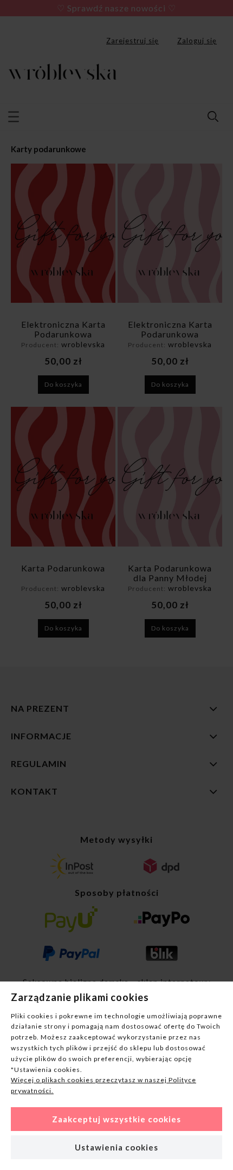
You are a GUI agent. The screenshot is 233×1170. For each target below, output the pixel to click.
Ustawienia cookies (116, 1147)
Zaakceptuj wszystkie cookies (116, 1119)
